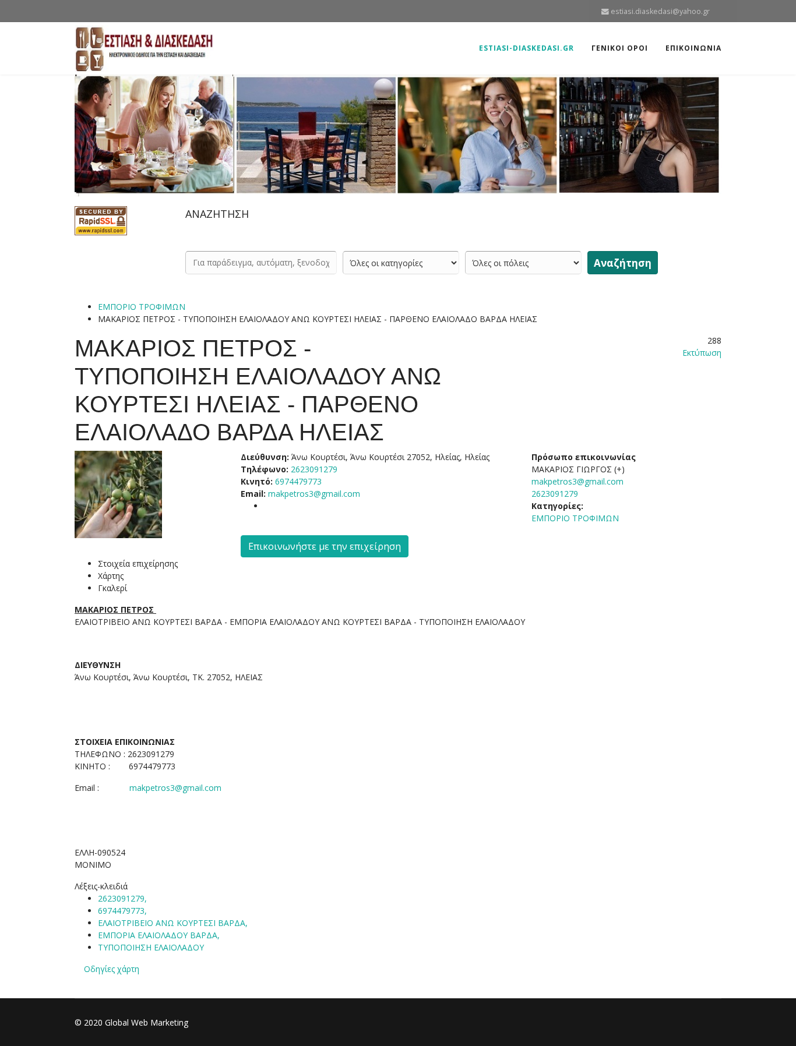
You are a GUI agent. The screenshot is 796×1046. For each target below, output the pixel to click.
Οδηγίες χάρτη (111, 968)
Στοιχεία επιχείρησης (138, 563)
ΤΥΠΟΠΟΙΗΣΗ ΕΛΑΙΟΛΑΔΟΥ (151, 947)
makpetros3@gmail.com (314, 493)
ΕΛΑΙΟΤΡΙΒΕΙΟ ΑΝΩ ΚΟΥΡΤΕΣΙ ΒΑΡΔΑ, (174, 922)
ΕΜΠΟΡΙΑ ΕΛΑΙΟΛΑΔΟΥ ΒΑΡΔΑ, (160, 935)
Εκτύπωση (701, 352)
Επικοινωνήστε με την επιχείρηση (324, 546)
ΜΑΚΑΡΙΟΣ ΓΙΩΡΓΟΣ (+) (578, 469)
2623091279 (554, 493)
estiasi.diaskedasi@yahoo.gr (660, 11)
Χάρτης (111, 575)
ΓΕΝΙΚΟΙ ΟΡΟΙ (619, 48)
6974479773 (298, 481)
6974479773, (123, 910)
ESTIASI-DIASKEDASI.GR (526, 48)
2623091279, (123, 898)
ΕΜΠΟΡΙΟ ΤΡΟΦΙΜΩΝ (141, 306)
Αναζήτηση (622, 263)
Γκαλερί (112, 587)
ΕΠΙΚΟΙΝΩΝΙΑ (693, 48)
